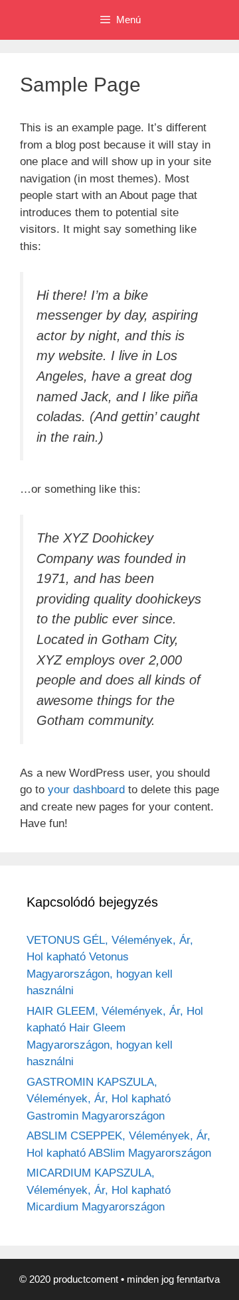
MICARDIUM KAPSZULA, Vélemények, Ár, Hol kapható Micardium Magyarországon (99, 1190)
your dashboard (86, 789)
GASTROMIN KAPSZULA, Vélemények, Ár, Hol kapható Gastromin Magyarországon (99, 1099)
